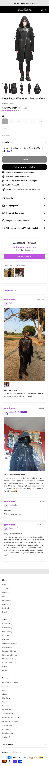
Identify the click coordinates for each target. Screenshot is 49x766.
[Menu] (2, 9)
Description (11, 198)
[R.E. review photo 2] (7, 384)
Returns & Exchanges (15, 213)
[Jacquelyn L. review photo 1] (24, 444)
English (5, 752)
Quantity (5, 142)
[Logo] (24, 10)
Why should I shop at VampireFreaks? (22, 228)
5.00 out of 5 (30, 247)
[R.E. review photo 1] (24, 344)
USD (17, 752)
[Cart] (46, 9)
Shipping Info (12, 206)
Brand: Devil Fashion (9, 103)
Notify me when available (24, 167)
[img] (9, 299)
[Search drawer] (41, 9)
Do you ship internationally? (18, 220)
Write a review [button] (24, 256)
